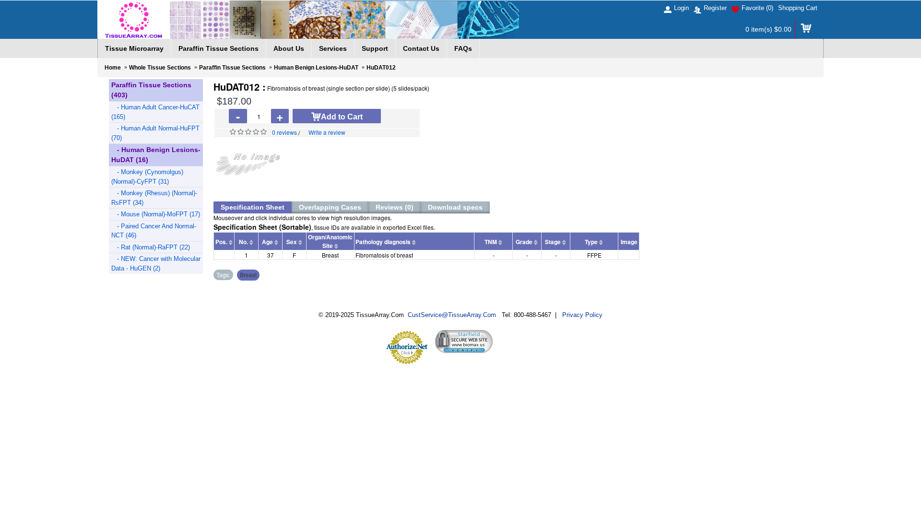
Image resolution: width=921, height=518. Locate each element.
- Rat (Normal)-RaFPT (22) (150, 247)
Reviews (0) (394, 207)
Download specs (455, 207)
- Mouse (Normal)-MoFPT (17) (155, 214)
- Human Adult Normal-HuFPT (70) (155, 133)
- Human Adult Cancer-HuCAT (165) (155, 112)
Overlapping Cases (330, 207)
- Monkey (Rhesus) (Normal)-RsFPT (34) (154, 197)
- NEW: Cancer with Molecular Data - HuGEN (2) (156, 263)
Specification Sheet (252, 207)
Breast (248, 275)
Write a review (326, 132)
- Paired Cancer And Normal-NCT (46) (153, 231)
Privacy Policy (582, 314)
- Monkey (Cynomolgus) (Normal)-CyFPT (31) (147, 176)
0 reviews (284, 132)
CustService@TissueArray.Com (452, 314)
